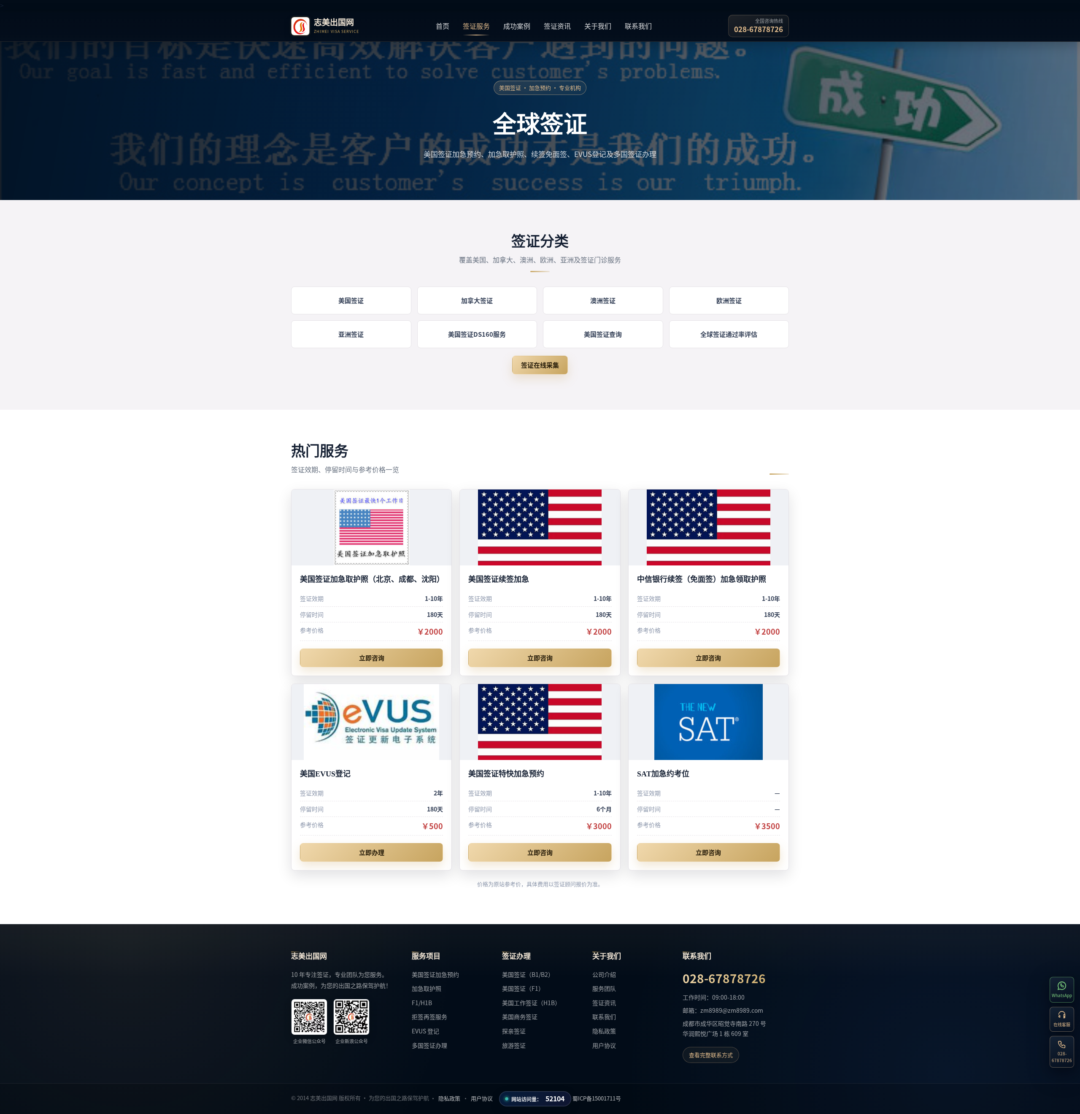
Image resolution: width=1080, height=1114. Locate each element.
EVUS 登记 (425, 1031)
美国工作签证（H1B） (531, 1002)
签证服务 (476, 26)
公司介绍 (604, 974)
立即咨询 (371, 657)
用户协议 (604, 1045)
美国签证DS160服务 (477, 334)
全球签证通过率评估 (728, 334)
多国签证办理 (429, 1045)
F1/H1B (422, 1002)
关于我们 (597, 26)
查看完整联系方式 (711, 1055)
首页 (442, 26)
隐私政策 (604, 1031)
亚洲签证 (351, 334)
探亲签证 (514, 1031)
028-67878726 (758, 29)
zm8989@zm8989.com (731, 1010)
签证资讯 (557, 26)
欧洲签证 (729, 300)
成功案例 (516, 26)
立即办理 (371, 852)
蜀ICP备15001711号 (596, 1098)
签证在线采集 (540, 364)
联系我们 (638, 26)
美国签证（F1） (523, 988)
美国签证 (351, 300)
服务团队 (604, 988)
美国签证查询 (603, 334)
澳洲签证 (603, 300)
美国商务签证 (519, 1016)
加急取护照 (426, 988)
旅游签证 (514, 1045)
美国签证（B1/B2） (528, 974)
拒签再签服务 (429, 1016)
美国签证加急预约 (435, 974)
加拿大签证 (477, 300)
